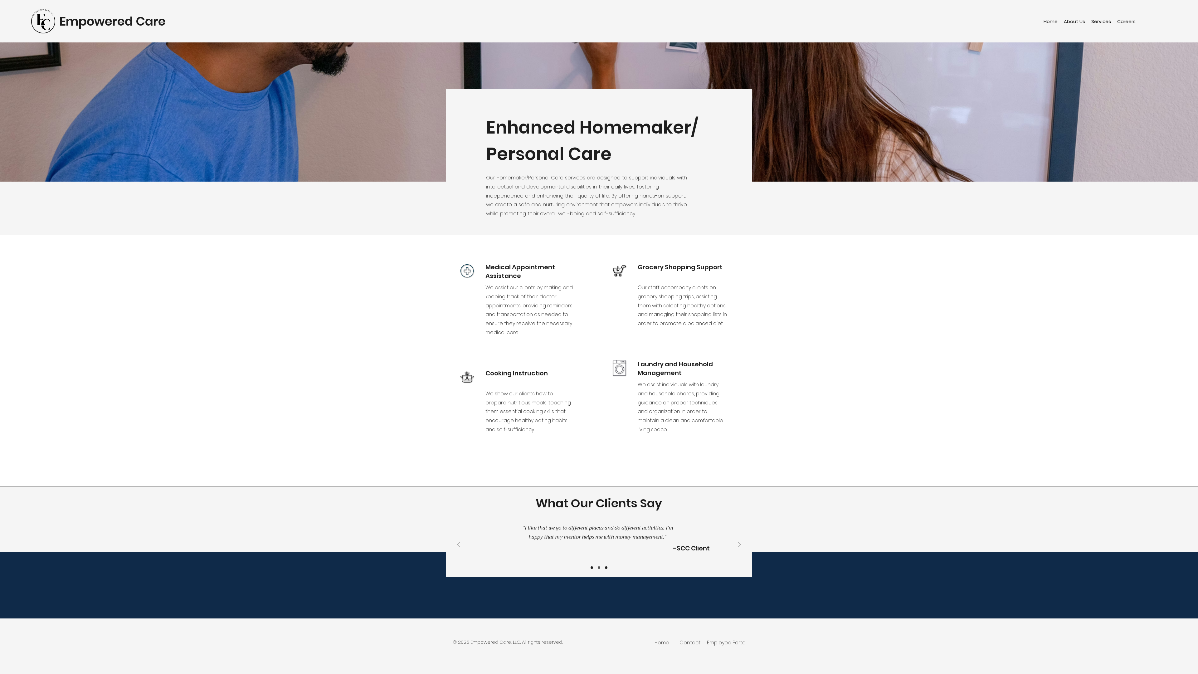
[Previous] (458, 545)
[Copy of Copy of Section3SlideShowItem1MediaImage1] (599, 567)
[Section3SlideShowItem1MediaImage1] (606, 567)
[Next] (739, 545)
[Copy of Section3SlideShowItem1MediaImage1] (592, 567)
